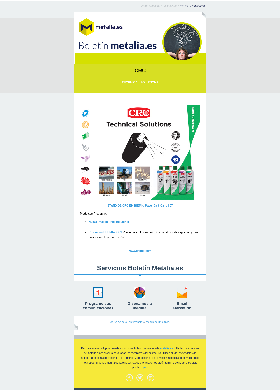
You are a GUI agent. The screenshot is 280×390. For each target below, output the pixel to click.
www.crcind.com (140, 250)
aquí (143, 367)
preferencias (136, 322)
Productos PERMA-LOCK (105, 232)
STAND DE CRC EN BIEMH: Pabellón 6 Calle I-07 (140, 205)
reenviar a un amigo (158, 322)
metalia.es (166, 348)
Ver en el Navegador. (193, 5)
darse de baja (118, 322)
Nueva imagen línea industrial (109, 221)
